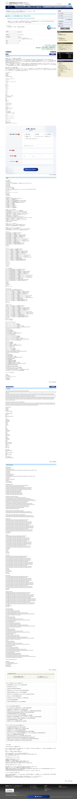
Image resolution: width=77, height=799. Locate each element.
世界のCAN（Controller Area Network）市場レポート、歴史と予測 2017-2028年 (21, 712)
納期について (28, 136)
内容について (47, 136)
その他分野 (13, 706)
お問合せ (45, 790)
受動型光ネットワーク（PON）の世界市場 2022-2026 (17, 729)
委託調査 (29, 7)
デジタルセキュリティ (62, 71)
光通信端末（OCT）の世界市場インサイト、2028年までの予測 (18, 728)
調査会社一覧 (39, 7)
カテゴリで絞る (61, 13)
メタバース (60, 64)
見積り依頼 (28, 134)
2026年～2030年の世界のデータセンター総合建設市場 (17, 701)
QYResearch (19, 31)
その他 (32, 138)
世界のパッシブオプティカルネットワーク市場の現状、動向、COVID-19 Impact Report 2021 (23, 738)
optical (15, 26)
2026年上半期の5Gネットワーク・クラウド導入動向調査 (17, 692)
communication (9, 26)
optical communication (21, 26)
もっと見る (29, 22)
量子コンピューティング (62, 66)
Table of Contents (9, 386)
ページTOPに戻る (53, 174)
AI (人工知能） (61, 70)
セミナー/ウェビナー (58, 7)
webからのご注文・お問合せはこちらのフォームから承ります (42, 676)
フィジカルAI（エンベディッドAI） (64, 69)
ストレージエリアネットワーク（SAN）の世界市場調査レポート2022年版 (20, 715)
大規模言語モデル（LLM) (62, 68)
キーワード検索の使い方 (68, 19)
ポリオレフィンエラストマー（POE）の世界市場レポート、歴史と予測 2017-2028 (21, 718)
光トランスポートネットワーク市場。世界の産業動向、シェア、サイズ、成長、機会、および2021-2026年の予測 (26, 732)
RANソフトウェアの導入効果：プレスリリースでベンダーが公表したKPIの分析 (21, 694)
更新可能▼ (54, 45)
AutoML (59, 74)
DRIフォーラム (48, 7)
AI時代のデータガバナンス (12, 686)
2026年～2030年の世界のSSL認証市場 (14, 688)
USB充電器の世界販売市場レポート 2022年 (15, 719)
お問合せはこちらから (62, 34)
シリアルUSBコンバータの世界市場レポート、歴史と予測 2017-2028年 (19, 707)
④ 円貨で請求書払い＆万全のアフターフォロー (65, 49)
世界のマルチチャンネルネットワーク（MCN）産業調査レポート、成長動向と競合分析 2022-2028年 (24, 710)
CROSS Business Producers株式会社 (11, 795)
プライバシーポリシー (47, 789)
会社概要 (68, 7)
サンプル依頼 (47, 134)
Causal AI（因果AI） (62, 65)
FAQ (45, 786)
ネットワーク (15, 683)
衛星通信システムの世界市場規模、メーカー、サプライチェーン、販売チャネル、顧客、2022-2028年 (24, 716)
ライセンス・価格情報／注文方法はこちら (24, 38)
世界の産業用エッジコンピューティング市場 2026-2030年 (17, 684)
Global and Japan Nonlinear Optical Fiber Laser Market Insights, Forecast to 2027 (21, 737)
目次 (7, 54)
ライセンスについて (39, 136)
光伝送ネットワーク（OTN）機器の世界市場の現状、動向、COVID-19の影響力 (21, 731)
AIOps (59, 75)
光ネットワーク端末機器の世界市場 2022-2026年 (16, 734)
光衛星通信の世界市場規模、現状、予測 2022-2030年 (17, 713)
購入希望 (37, 134)
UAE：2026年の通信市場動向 (13, 699)
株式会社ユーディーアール (63, 786)
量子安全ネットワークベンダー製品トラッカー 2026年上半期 (18, 697)
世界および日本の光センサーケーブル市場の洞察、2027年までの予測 (19, 735)
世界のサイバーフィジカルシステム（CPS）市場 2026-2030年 (18, 690)
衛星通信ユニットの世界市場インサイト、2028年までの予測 (18, 709)
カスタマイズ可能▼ (48, 45)
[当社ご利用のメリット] (65, 43)
